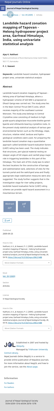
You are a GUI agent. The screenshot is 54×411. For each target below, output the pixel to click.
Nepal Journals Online (17, 2)
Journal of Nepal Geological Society (22, 8)
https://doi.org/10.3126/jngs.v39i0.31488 (25, 257)
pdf (8, 220)
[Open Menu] (3, 8)
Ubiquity (20, 346)
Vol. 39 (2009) (27, 15)
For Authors (9, 387)
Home (5, 15)
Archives (14, 15)
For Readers (9, 383)
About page (32, 366)
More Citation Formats (14, 263)
